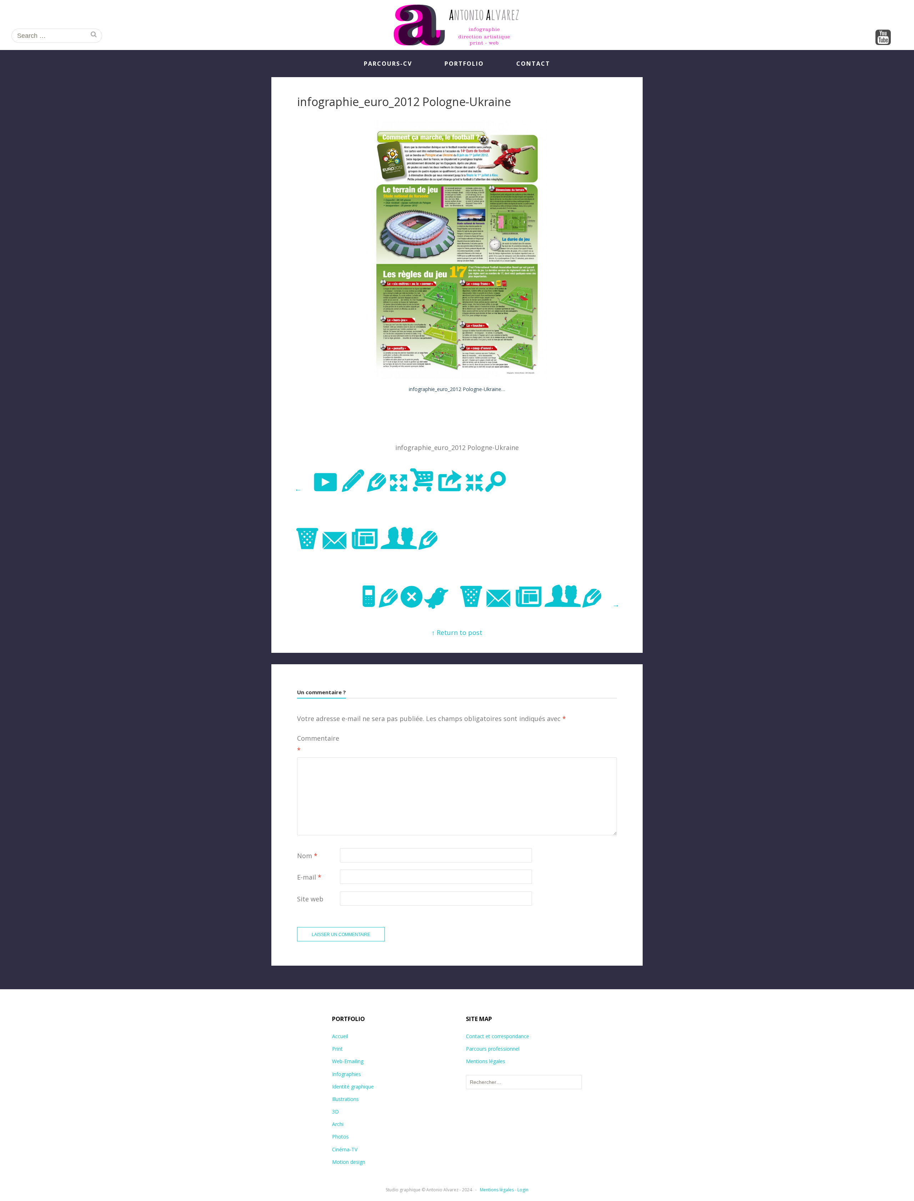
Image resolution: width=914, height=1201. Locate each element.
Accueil (340, 1036)
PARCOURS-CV (388, 63)
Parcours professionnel (492, 1048)
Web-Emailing (347, 1061)
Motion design (348, 1162)
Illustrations (345, 1099)
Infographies (346, 1074)
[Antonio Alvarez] (457, 25)
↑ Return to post (457, 632)
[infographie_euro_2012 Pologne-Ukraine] (457, 376)
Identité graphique (353, 1086)
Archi (337, 1124)
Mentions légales (485, 1061)
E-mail (309, 877)
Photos (340, 1136)
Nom (307, 855)
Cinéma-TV (344, 1149)
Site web (310, 899)
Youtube (883, 38)
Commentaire (318, 744)
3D (335, 1111)
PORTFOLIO (464, 63)
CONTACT (533, 63)
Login (522, 1190)
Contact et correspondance (497, 1036)
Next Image (489, 598)
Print (337, 1048)
